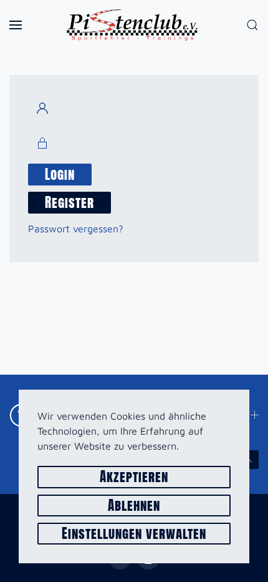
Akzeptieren (134, 476)
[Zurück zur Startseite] (134, 25)
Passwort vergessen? (75, 228)
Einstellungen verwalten (134, 533)
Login (60, 174)
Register (69, 202)
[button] (15, 25)
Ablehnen (134, 505)
